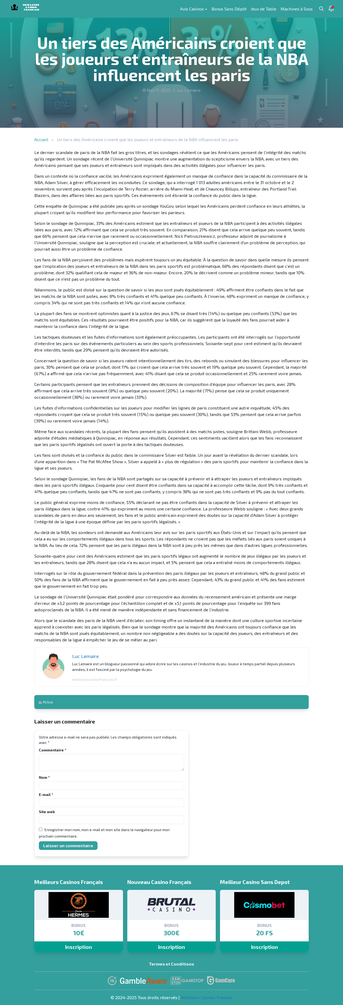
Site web (47, 811)
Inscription (78, 947)
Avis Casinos (192, 8)
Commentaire (52, 750)
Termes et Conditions (171, 963)
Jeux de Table (263, 8)
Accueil (41, 139)
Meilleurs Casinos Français (207, 997)
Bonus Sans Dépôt (229, 8)
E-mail (46, 794)
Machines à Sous (297, 8)
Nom (44, 777)
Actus (48, 702)
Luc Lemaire (189, 90)
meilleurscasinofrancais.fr (94, 679)
